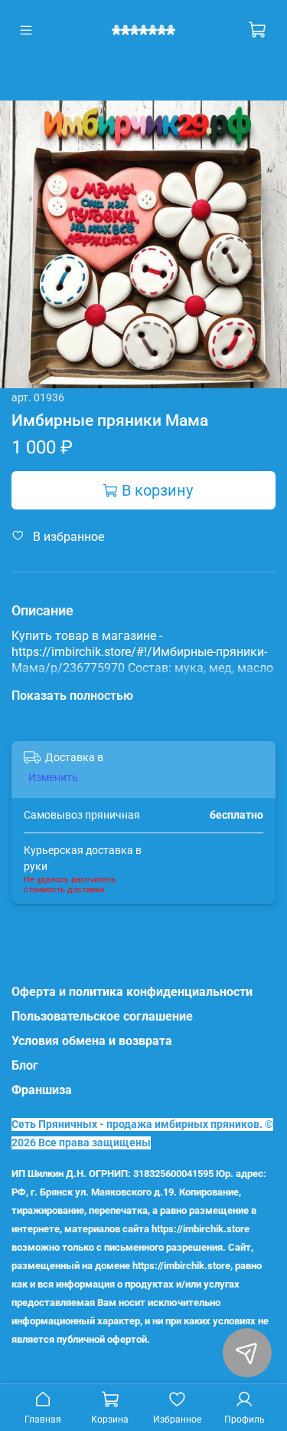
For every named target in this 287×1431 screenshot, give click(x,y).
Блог (24, 1065)
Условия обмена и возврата (91, 1041)
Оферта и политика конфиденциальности (132, 991)
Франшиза (41, 1090)
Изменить (53, 777)
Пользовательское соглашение (102, 1016)
